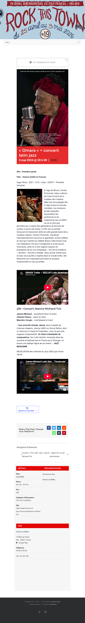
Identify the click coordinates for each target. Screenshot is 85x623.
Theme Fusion (56, 602)
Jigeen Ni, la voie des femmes (57, 455)
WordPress (53, 604)
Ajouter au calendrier (26, 411)
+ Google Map (23, 543)
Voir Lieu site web (22, 556)
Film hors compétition (23, 500)
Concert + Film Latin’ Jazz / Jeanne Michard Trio (36, 455)
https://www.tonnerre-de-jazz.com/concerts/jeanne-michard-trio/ (28, 511)
